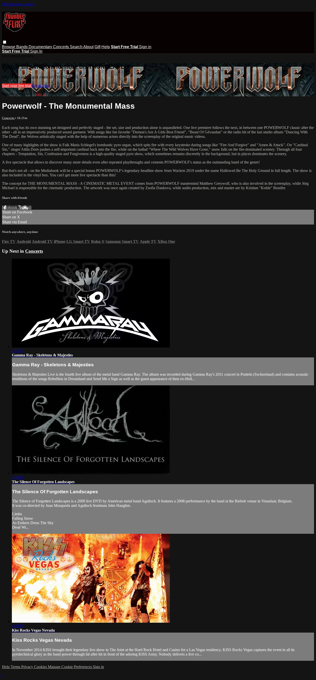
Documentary (41, 47)
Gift (97, 47)
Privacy (27, 667)
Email (26, 207)
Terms (16, 667)
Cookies (41, 667)
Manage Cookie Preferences (70, 667)
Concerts (61, 47)
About (88, 47)
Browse (9, 47)
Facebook (10, 207)
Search (76, 47)
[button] (4, 42)
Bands (22, 47)
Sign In (36, 51)
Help (105, 47)
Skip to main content (18, 4)
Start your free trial (17, 85)
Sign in (145, 47)
